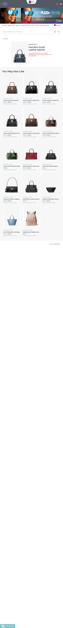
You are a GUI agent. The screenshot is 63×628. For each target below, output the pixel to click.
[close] (59, 294)
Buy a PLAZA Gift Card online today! (45, 325)
